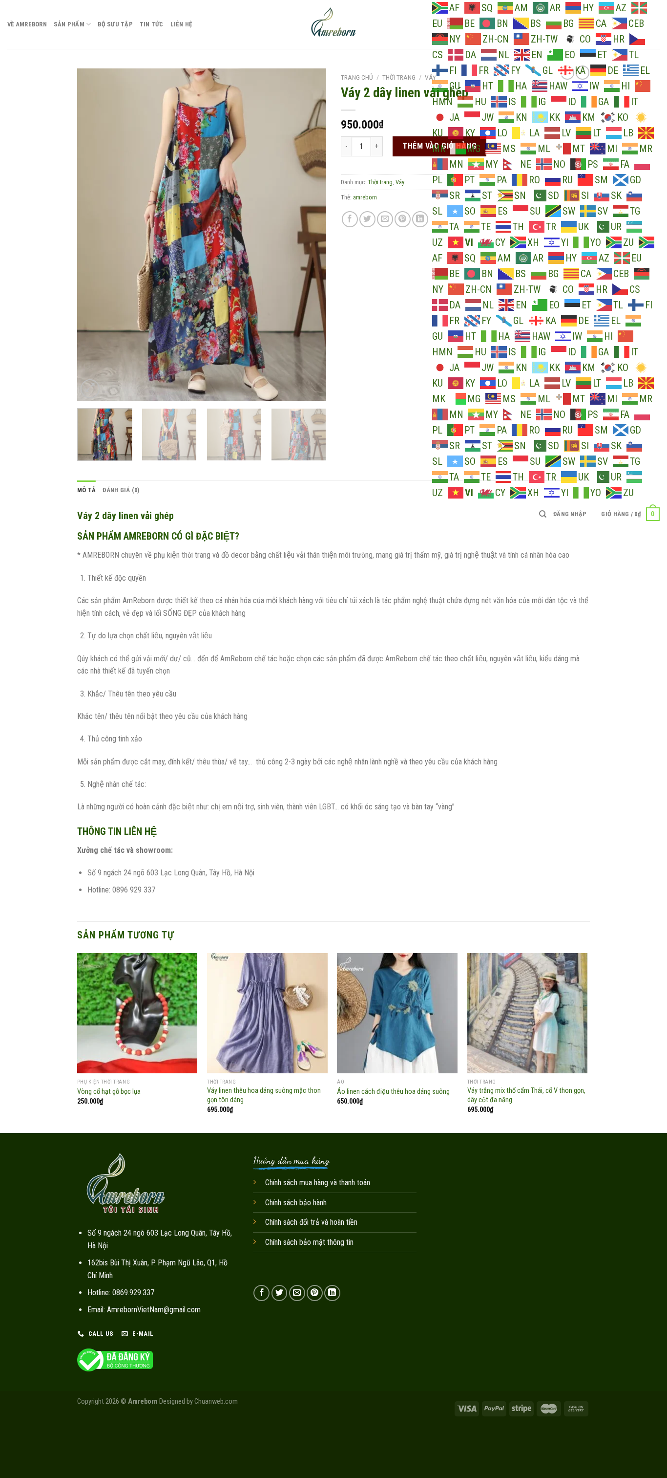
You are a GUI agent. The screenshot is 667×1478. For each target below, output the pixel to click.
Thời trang (399, 77)
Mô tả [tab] (86, 490)
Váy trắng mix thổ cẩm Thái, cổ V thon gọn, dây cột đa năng (526, 1095)
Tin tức (152, 24)
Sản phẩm (69, 24)
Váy (430, 77)
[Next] (309, 234)
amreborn (365, 197)
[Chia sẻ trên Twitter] (367, 219)
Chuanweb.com (216, 1401)
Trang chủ (357, 77)
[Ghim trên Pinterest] (403, 219)
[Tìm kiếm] (542, 514)
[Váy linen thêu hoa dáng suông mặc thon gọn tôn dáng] (267, 1013)
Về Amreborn (27, 24)
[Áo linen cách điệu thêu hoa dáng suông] (397, 1013)
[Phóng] (90, 388)
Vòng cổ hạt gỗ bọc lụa (109, 1091)
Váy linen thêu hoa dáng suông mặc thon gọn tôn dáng (264, 1095)
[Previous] (94, 234)
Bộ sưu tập (115, 24)
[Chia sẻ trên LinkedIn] (420, 219)
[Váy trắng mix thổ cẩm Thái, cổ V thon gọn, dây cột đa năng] (527, 1013)
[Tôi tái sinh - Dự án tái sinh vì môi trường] (333, 24)
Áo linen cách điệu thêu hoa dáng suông (393, 1091)
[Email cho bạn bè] (385, 219)
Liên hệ (181, 24)
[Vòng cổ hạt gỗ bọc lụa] (137, 1013)
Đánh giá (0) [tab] (121, 490)
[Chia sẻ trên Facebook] (350, 219)
